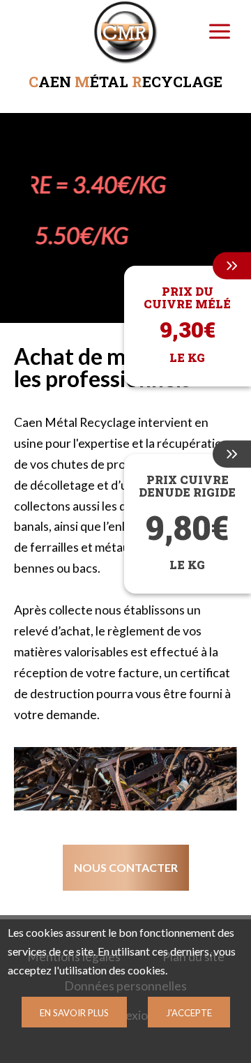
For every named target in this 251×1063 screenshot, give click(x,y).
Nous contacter (126, 867)
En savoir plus (74, 1012)
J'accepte (189, 1012)
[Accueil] (126, 35)
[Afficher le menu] (219, 31)
